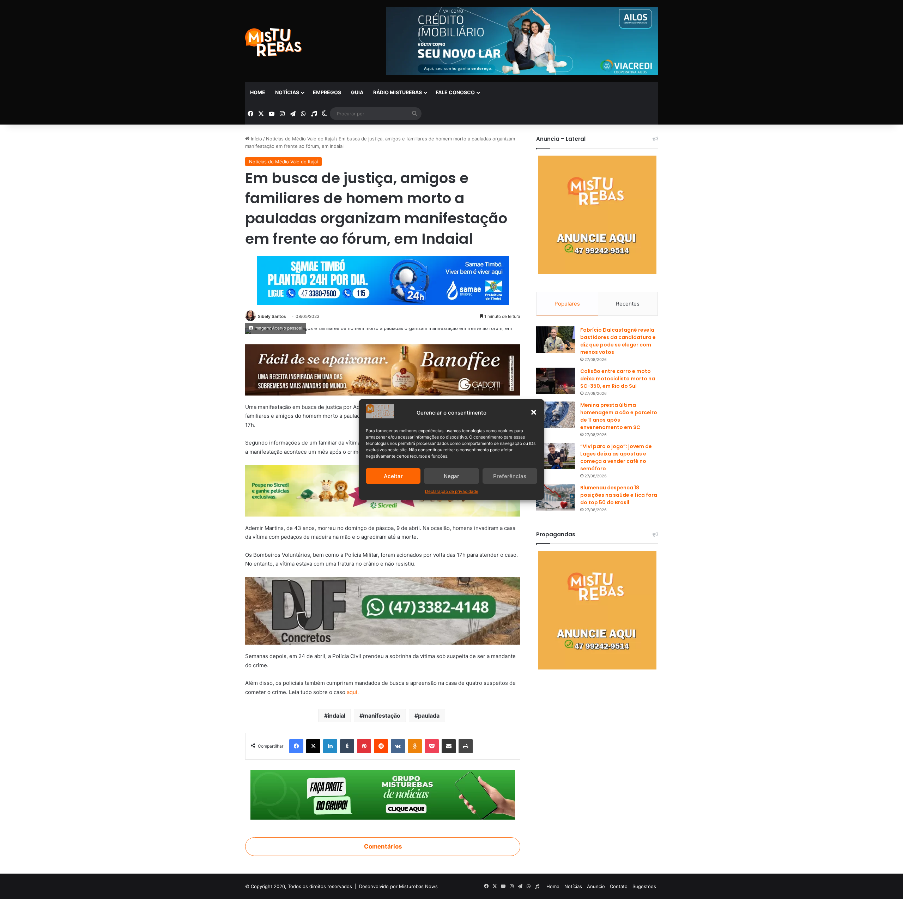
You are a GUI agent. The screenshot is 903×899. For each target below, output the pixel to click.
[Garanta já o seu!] (382, 369)
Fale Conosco (455, 92)
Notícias (287, 92)
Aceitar (393, 475)
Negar (451, 475)
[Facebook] (296, 746)
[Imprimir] (466, 746)
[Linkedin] (330, 746)
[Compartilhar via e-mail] (449, 746)
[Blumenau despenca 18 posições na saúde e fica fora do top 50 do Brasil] (555, 497)
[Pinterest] (364, 746)
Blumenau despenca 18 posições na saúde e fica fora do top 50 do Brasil (618, 495)
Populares (567, 303)
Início (255, 138)
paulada (429, 715)
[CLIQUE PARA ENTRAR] (382, 794)
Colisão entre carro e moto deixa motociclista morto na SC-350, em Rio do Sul (617, 379)
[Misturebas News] (273, 42)
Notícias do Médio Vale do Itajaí (300, 138)
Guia (357, 92)
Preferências (509, 475)
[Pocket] (432, 746)
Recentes (628, 303)
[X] (313, 746)
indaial (336, 715)
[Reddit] (381, 746)
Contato (619, 886)
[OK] (415, 746)
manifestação (381, 715)
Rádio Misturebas (397, 92)
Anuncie (596, 886)
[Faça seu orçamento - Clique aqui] (382, 610)
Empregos (327, 92)
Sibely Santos (272, 316)
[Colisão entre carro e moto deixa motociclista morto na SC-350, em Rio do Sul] (555, 381)
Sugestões (644, 886)
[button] (533, 412)
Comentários (383, 846)
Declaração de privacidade (451, 491)
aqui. (353, 692)
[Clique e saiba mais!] (383, 279)
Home (257, 92)
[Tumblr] (347, 746)
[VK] (398, 746)
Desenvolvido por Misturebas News (398, 886)
